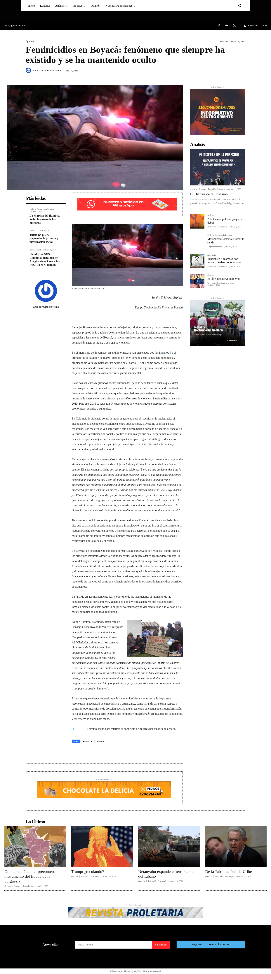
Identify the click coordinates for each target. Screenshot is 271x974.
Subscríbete (161, 944)
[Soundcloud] (227, 26)
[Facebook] (219, 26)
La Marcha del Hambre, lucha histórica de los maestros (44, 219)
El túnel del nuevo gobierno (223, 278)
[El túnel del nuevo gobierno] (197, 281)
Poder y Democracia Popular (41, 209)
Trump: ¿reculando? (87, 871)
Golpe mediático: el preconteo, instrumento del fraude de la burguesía (29, 876)
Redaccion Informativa (217, 227)
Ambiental (211, 255)
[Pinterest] (233, 70)
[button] (239, 5)
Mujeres (101, 741)
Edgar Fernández (214, 246)
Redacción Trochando (90, 876)
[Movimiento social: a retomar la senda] (197, 241)
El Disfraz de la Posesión (209, 194)
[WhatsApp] (241, 70)
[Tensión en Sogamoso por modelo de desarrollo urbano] (197, 261)
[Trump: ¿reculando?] (102, 846)
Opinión (30, 41)
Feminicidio (87, 741)
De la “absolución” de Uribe (228, 871)
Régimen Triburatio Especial (211, 944)
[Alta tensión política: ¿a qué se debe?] (197, 221)
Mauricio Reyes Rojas (23, 886)
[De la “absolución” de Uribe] (236, 846)
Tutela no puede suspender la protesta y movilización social (43, 238)
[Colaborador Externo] (29, 70)
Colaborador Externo (50, 70)
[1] (170, 352)
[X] (234, 26)
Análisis (193, 189)
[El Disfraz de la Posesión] (217, 167)
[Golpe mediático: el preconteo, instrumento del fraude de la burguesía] (35, 846)
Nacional (33, 231)
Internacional (35, 250)
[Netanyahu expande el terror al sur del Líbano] (169, 846)
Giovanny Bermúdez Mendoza (212, 189)
